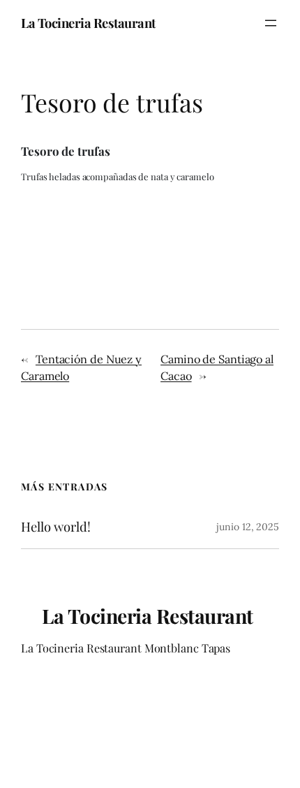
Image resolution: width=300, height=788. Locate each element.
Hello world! (56, 527)
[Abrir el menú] (270, 23)
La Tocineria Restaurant (88, 22)
